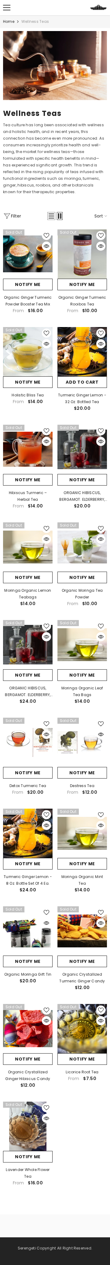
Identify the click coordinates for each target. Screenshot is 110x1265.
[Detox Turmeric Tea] (28, 742)
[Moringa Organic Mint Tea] (82, 833)
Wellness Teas (35, 21)
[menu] (6, 7)
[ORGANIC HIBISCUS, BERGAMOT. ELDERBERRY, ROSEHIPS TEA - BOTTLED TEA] (28, 644)
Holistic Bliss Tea (28, 395)
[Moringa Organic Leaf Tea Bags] (82, 644)
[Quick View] (46, 246)
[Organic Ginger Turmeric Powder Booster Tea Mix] (28, 254)
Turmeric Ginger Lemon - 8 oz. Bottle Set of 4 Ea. (28, 880)
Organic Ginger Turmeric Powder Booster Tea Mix (28, 301)
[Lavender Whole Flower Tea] (28, 1126)
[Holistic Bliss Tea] (28, 351)
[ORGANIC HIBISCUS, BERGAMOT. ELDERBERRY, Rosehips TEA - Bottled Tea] (82, 449)
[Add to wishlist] (46, 235)
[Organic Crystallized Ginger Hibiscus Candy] (28, 1028)
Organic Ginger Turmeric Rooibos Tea (82, 301)
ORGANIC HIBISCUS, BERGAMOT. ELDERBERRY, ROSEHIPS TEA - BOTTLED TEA (27, 691)
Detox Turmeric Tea (27, 785)
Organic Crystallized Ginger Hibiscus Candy (27, 1075)
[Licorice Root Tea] (82, 1028)
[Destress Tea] (82, 742)
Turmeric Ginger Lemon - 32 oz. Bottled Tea (82, 398)
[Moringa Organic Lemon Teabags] (28, 547)
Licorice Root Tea (82, 1072)
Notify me (28, 284)
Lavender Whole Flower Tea (28, 1173)
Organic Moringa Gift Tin (28, 974)
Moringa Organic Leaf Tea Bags (82, 691)
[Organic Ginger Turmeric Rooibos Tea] (82, 254)
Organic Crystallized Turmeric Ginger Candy (82, 978)
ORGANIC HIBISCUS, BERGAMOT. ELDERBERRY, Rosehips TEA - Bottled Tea (82, 496)
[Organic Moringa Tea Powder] (82, 547)
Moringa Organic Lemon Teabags (27, 594)
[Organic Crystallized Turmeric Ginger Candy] (82, 931)
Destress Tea (82, 785)
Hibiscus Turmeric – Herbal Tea (28, 496)
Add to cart (82, 382)
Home (8, 21)
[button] (51, 216)
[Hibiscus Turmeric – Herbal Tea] (28, 449)
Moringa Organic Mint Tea (82, 880)
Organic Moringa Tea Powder (82, 594)
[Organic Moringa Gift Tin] (28, 931)
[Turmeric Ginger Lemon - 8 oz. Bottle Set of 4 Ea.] (28, 833)
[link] (55, 65)
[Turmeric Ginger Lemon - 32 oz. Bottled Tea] (82, 351)
